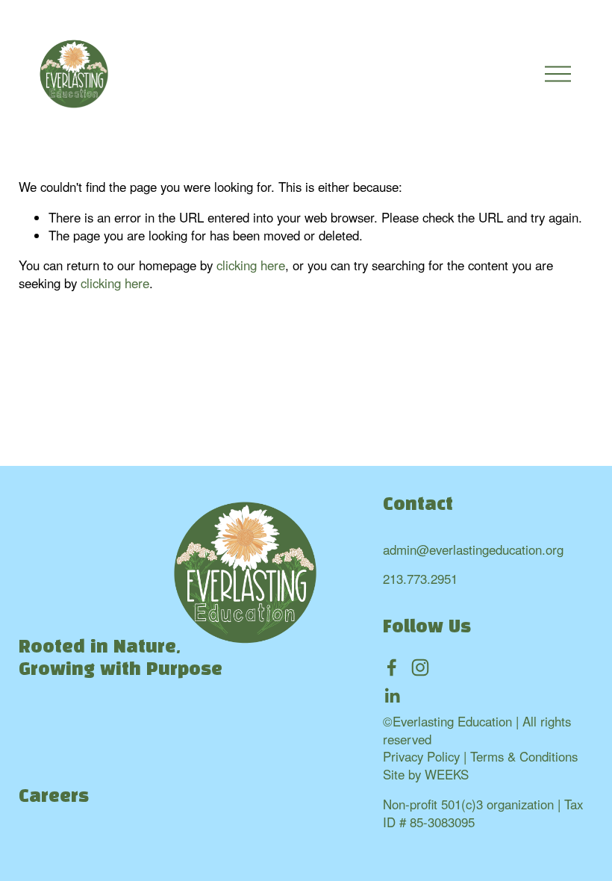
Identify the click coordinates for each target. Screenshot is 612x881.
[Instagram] (420, 667)
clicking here (250, 265)
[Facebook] (392, 667)
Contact (418, 505)
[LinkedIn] (392, 696)
